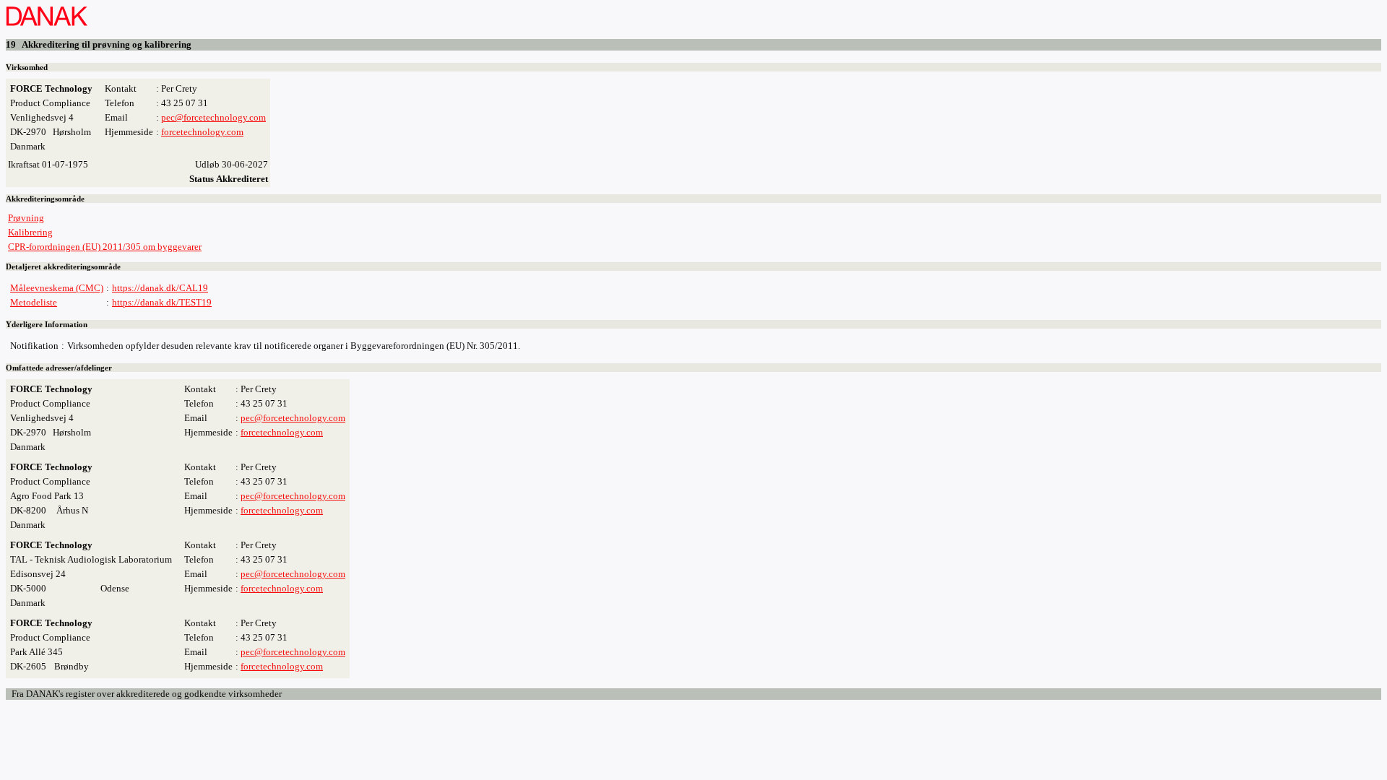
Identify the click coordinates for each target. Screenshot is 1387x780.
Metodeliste (33, 302)
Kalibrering (30, 232)
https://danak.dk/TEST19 (162, 302)
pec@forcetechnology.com (213, 117)
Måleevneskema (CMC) (56, 287)
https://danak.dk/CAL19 (160, 287)
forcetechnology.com (202, 131)
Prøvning (26, 217)
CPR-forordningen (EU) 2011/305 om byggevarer (105, 246)
